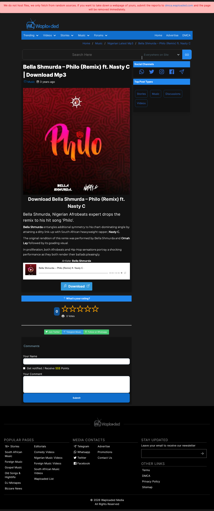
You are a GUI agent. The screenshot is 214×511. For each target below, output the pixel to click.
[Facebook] (172, 72)
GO (187, 54)
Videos (141, 103)
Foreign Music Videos (47, 463)
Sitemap (147, 487)
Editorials (40, 446)
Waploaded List (44, 478)
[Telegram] (182, 72)
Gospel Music (13, 467)
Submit (76, 397)
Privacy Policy (151, 481)
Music (31, 81)
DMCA (186, 35)
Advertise (104, 446)
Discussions (173, 93)
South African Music (13, 454)
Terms (146, 470)
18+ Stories (12, 446)
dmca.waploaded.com (179, 5)
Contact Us (105, 457)
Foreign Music (13, 461)
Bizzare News (13, 488)
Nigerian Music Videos (48, 457)
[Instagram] (162, 72)
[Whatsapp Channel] (142, 72)
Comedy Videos (44, 452)
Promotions (105, 452)
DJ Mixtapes (13, 482)
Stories (141, 93)
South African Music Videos (47, 471)
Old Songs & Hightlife (12, 475)
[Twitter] (152, 72)
